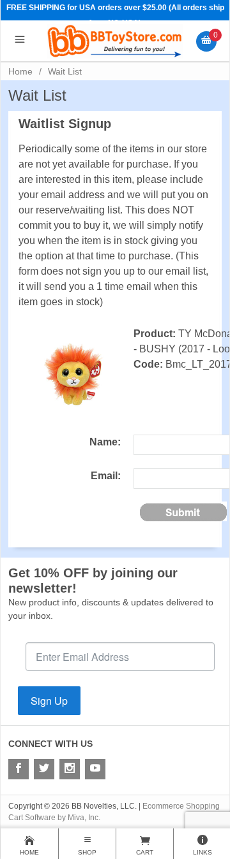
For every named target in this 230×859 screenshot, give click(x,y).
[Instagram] (69, 769)
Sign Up (49, 700)
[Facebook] (18, 769)
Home (20, 71)
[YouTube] (95, 769)
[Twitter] (44, 769)
